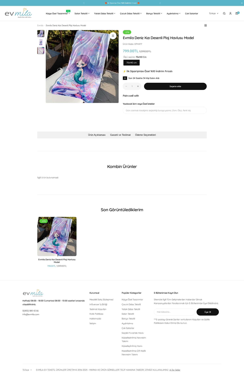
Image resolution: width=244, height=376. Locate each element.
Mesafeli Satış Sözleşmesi (101, 299)
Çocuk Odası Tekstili (131, 304)
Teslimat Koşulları (98, 309)
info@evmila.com (30, 314)
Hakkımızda (95, 318)
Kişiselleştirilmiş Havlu (132, 346)
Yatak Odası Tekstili (131, 309)
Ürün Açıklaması (97, 135)
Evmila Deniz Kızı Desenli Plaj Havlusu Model (57, 260)
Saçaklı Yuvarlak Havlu (133, 333)
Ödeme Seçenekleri (145, 135)
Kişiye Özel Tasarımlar (132, 299)
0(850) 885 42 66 (30, 310)
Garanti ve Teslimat (120, 135)
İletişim (93, 323)
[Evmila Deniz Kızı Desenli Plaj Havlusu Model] (57, 236)
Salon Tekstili (128, 313)
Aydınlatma (127, 323)
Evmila (40, 25)
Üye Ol (207, 312)
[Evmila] (18, 13)
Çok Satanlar (128, 328)
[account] (230, 13)
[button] (84, 3)
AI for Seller (174, 370)
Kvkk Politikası (96, 313)
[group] (82, 66)
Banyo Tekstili (128, 318)
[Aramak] (224, 13)
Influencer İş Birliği (98, 304)
